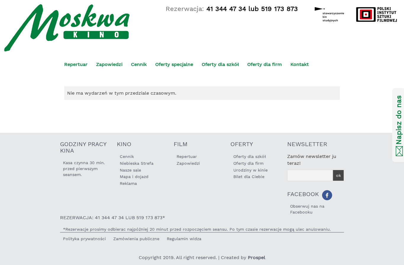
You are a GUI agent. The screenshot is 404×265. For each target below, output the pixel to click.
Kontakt (299, 64)
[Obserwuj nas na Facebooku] (327, 195)
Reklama (128, 183)
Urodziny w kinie (250, 170)
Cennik (139, 64)
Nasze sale (130, 170)
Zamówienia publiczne (136, 238)
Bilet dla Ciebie (248, 176)
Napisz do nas (399, 120)
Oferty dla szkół (220, 64)
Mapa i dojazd (134, 176)
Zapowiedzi (109, 64)
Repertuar (76, 64)
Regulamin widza (184, 238)
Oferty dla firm (264, 64)
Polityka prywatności (84, 238)
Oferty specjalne (174, 64)
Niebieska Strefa (136, 163)
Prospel (256, 257)
